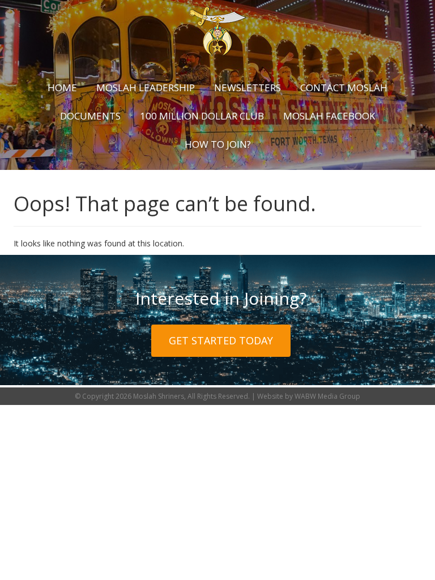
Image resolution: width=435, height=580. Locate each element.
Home (62, 87)
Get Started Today (221, 340)
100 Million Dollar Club (202, 115)
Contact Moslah (343, 87)
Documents (90, 115)
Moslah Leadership (145, 87)
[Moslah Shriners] (217, 31)
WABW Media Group (327, 396)
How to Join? (218, 144)
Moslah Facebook (329, 115)
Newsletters (247, 87)
